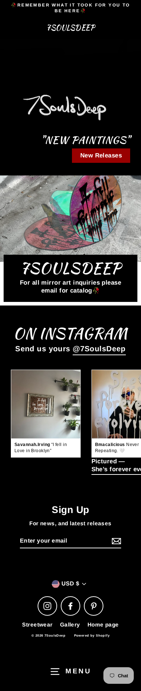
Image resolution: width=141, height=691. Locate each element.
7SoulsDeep (70, 27)
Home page (103, 624)
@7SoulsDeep (99, 348)
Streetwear (37, 624)
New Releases (101, 155)
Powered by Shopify (92, 635)
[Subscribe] (115, 541)
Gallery (70, 624)
